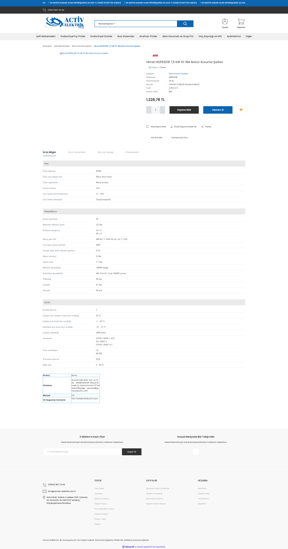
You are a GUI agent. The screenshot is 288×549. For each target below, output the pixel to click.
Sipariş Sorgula (101, 514)
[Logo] (66, 23)
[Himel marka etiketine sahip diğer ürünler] (155, 55)
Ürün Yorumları (77, 152)
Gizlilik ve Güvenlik (154, 493)
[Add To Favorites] (241, 110)
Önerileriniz (132, 152)
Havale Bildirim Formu (104, 509)
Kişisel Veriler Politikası (156, 503)
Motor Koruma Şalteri (178, 73)
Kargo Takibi (100, 519)
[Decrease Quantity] (148, 110)
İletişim (97, 524)
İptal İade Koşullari (154, 498)
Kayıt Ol (132, 451)
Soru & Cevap (106, 152)
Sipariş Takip (204, 493)
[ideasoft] (128, 546)
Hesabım (202, 488)
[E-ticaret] (143, 547)
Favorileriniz (203, 498)
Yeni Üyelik (99, 488)
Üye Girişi (98, 493)
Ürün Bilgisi (49, 152)
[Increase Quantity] (162, 110)
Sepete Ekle (184, 110)
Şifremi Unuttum (101, 498)
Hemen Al (218, 110)
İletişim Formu (100, 503)
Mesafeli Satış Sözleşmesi (157, 488)
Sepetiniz (202, 503)
